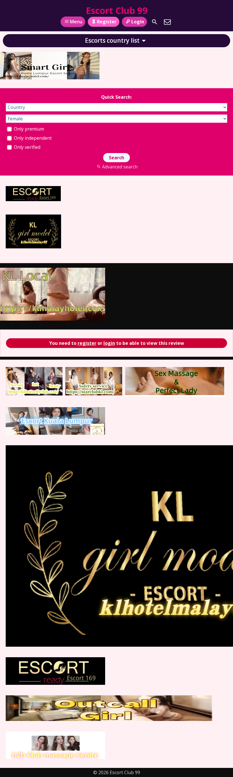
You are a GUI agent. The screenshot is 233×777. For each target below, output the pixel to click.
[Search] (154, 22)
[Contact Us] (167, 22)
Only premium (28, 129)
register (87, 343)
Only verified (26, 147)
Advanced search (119, 167)
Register (106, 21)
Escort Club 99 (116, 10)
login (109, 343)
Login (137, 21)
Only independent (32, 138)
